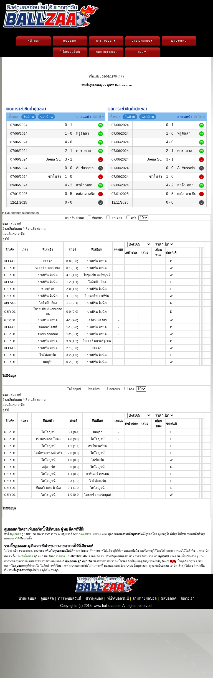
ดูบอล (12, 538)
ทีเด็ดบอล (27, 556)
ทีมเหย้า (97, 218)
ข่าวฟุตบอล (94, 598)
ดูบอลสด (70, 40)
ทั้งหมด (14, 117)
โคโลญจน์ (74, 389)
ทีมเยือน (94, 389)
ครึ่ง (133, 218)
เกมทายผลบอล (106, 51)
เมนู (142, 51)
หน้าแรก (34, 40)
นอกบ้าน (46, 117)
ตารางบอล (106, 40)
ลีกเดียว (116, 218)
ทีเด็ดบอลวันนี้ (70, 51)
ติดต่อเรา (187, 598)
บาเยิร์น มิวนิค (74, 218)
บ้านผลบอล (84, 534)
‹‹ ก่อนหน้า (83, 117)
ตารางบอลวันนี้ (69, 598)
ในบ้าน (29, 117)
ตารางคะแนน (142, 40)
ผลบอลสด (179, 40)
